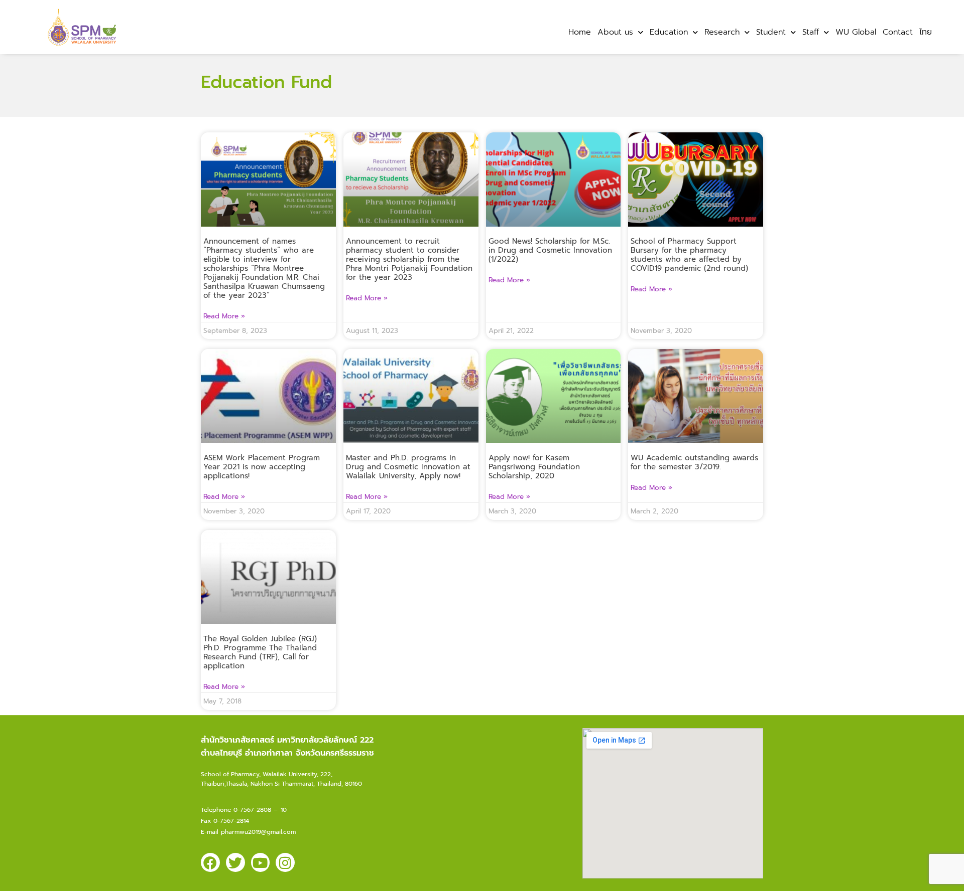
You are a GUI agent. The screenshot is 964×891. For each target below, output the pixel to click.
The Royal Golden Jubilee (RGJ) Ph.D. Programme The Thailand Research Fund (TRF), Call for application (260, 652)
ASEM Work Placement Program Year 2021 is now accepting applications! (261, 466)
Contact (898, 32)
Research (722, 32)
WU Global (855, 32)
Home (579, 32)
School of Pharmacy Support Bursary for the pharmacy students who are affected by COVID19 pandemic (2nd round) (689, 255)
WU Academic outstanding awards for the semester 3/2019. (694, 462)
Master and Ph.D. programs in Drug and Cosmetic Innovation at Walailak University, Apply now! (408, 466)
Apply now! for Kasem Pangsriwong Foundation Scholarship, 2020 (534, 466)
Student (771, 32)
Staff (810, 32)
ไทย (925, 32)
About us (615, 32)
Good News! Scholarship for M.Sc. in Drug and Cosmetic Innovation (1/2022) (550, 250)
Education (669, 32)
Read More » (224, 316)
